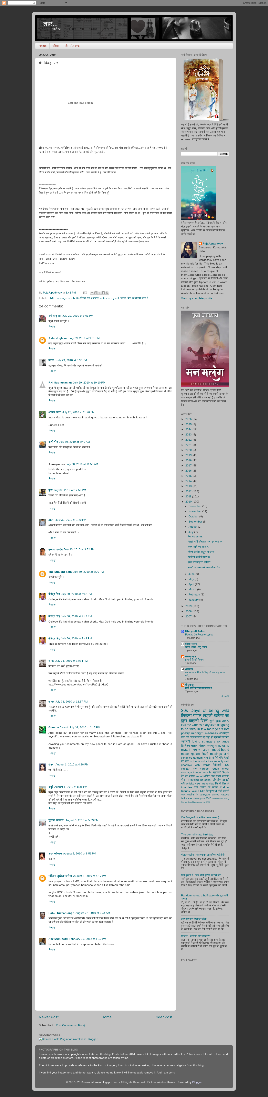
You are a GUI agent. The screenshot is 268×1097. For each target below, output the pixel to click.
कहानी (194, 720)
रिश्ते (204, 720)
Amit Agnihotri (58, 938)
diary (225, 721)
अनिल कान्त (54, 412)
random (198, 757)
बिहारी (218, 783)
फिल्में (218, 776)
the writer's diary (198, 725)
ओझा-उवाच (191, 644)
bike (202, 791)
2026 (188, 419)
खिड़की (225, 783)
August (193, 526)
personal (205, 779)
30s (184, 710)
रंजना (51, 764)
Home (42, 45)
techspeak (186, 798)
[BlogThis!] (96, 293)
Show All (225, 696)
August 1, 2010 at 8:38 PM (70, 786)
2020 (188, 450)
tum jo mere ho (202, 772)
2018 (188, 460)
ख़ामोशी (225, 779)
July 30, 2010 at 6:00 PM (88, 571)
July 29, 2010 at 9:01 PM (77, 315)
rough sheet (220, 768)
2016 (188, 470)
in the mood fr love (201, 761)
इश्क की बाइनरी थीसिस (199, 562)
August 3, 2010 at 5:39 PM (82, 820)
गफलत (196, 798)
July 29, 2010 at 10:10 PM (89, 382)
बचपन (196, 749)
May (192, 579)
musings (216, 753)
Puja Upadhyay (213, 243)
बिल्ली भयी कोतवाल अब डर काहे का (205, 541)
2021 (188, 445)
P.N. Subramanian (60, 382)
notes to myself (109, 298)
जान (183, 794)
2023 (188, 434)
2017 (188, 465)
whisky (190, 783)
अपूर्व (50, 786)
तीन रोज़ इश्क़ (72, 45)
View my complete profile (196, 298)
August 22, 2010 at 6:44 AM (93, 913)
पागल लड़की (202, 715)
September (196, 521)
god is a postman (197, 802)
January (194, 599)
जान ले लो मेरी (211, 757)
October (194, 516)
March (193, 589)
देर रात (184, 776)
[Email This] (92, 293)
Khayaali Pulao (195, 631)
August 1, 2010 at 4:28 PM (72, 764)
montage (186, 772)
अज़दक (189, 669)
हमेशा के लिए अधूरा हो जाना (201, 552)
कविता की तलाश (209, 787)
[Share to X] (99, 293)
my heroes (201, 768)
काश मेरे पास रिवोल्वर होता (193, 919)
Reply (52, 326)
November (195, 511)
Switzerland (217, 798)
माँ (219, 737)
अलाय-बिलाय (198, 745)
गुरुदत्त (202, 798)
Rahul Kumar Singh (61, 913)
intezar (185, 768)
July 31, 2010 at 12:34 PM (71, 660)
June (192, 574)
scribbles (186, 757)
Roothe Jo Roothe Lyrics (199, 634)
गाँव (213, 776)
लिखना (186, 715)
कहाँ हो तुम (212, 737)
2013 (188, 486)
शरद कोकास (55, 853)
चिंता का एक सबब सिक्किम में (198, 688)
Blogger (197, 1082)
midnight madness (204, 733)
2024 (188, 429)
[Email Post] (85, 292)
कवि (196, 787)
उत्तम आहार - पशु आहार (196, 647)
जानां (226, 753)
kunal (199, 776)
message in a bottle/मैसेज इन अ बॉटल (77, 298)
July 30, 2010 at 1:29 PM (71, 519)
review (210, 783)
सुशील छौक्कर (56, 820)
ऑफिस (206, 776)
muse (185, 753)
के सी (51, 360)
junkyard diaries (210, 794)
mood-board (220, 749)
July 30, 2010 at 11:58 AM (82, 464)
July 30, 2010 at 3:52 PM (79, 549)
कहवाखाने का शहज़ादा (198, 546)
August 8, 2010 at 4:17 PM (89, 875)
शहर (183, 725)
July (191, 532)
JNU (51, 298)
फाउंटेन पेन (192, 794)
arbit (206, 749)
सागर (51, 660)
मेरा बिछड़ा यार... (196, 536)
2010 (188, 501)
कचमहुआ (212, 745)
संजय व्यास (191, 656)
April (192, 584)
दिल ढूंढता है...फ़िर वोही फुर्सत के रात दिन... (202, 875)
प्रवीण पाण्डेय (55, 549)
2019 (188, 455)
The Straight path (60, 571)
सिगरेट (225, 737)
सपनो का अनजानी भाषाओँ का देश (204, 567)
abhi (51, 519)
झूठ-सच (195, 753)
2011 (188, 496)
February (195, 594)
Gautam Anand (58, 727)
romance (223, 741)
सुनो (212, 721)
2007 (188, 616)
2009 (188, 606)
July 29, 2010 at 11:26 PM (78, 412)
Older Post (163, 1017)
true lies (186, 787)
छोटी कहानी (223, 791)
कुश (50, 490)
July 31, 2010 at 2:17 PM (84, 727)
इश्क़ (218, 721)
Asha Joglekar (58, 338)
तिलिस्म (185, 745)
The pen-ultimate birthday (197, 834)
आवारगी (185, 741)
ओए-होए (217, 779)
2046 (208, 798)
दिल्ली (123, 298)
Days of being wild (210, 710)
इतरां (208, 802)
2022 (188, 439)
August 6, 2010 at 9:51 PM (79, 853)
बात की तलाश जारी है (138, 298)
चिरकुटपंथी (211, 791)
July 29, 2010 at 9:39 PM (71, 360)
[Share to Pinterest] (107, 293)
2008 (188, 611)
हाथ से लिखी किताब (194, 659)
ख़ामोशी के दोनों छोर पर (199, 557)
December (195, 506)
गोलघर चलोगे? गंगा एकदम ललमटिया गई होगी (202, 854)
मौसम (183, 779)
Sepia (225, 772)
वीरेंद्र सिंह (54, 594)
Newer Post (48, 1017)
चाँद (221, 757)
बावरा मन (215, 725)
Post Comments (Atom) (70, 1025)
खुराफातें (217, 772)
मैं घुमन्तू (189, 684)
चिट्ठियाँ (217, 764)
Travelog (193, 779)
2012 (188, 491)
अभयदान (224, 733)
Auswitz (225, 794)
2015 (188, 475)
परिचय (56, 45)
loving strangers (203, 741)
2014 (188, 481)
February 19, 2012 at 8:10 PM (87, 938)
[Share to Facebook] (103, 293)
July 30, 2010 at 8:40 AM (74, 441)
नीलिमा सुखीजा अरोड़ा (60, 875)
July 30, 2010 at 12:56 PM (70, 490)
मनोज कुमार (54, 315)
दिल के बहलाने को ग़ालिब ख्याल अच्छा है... (201, 817)
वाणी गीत (53, 441)
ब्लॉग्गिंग (225, 776)
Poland (195, 791)
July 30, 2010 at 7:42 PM (76, 594)
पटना (197, 783)
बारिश (192, 776)
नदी (183, 783)
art (203, 783)
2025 (188, 424)
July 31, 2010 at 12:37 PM (71, 701)
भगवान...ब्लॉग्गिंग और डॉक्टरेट (195, 936)
